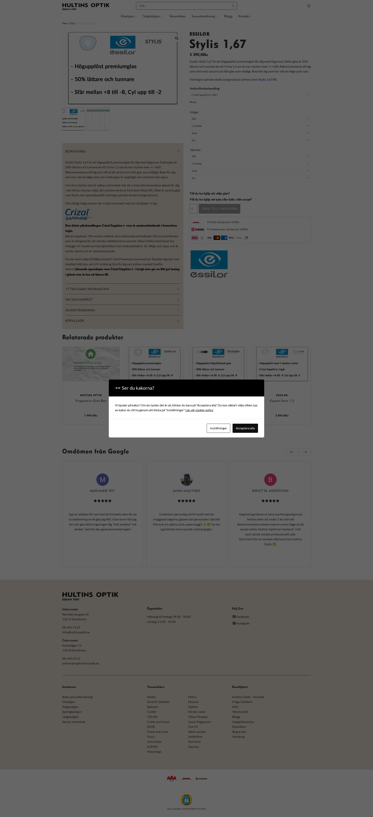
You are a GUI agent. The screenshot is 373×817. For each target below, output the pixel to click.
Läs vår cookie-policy (199, 410)
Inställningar (218, 428)
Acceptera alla (245, 428)
